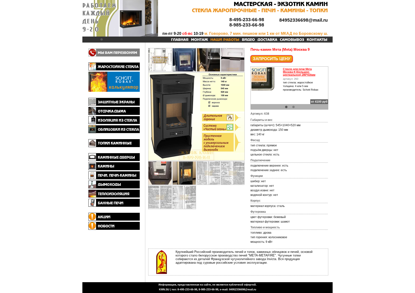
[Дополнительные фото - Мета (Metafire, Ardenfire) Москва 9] (184, 70)
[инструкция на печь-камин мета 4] (184, 208)
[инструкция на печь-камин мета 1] (208, 183)
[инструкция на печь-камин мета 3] (159, 208)
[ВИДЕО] (248, 40)
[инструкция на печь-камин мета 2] (232, 183)
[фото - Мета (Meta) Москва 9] (208, 70)
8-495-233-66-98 (246, 19)
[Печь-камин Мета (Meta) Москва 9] (196, 159)
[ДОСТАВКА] (267, 40)
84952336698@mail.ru (303, 20)
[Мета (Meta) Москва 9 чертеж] (159, 70)
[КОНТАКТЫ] (317, 40)
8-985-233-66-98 (246, 24)
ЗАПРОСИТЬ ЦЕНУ (271, 58)
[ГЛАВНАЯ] (180, 40)
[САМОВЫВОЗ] (292, 40)
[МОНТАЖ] (199, 40)
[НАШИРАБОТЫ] (224, 40)
